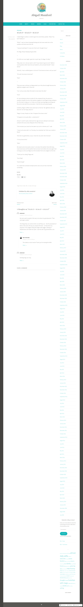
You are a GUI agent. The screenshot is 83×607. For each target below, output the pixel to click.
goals (66, 566)
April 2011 (62, 454)
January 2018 (63, 210)
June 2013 (62, 366)
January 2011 (63, 464)
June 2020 (62, 112)
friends (62, 566)
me (64, 572)
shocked (62, 577)
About (26, 24)
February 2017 (63, 247)
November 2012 (63, 389)
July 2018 (62, 190)
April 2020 (62, 119)
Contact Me (61, 24)
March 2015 (62, 325)
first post (72, 563)
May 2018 (62, 197)
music (63, 574)
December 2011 (63, 427)
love (61, 572)
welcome (72, 583)
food (75, 563)
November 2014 (63, 339)
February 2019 (63, 166)
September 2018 (63, 183)
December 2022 (63, 78)
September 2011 (63, 437)
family (69, 564)
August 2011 (62, 440)
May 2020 (62, 115)
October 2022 (63, 81)
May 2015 (62, 318)
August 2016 (62, 268)
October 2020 (63, 98)
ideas (63, 570)
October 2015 (63, 301)
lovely (63, 572)
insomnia (65, 570)
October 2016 (63, 261)
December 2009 (63, 508)
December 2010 (63, 467)
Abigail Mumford (41, 15)
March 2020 (62, 122)
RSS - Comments (63, 544)
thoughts (62, 580)
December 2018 (63, 173)
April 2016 (62, 281)
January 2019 (63, 169)
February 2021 (63, 85)
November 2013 (63, 349)
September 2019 (63, 142)
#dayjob (64, 553)
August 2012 (62, 400)
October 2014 (63, 342)
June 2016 (62, 274)
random (68, 576)
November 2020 (63, 95)
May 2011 (62, 450)
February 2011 (63, 460)
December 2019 (63, 132)
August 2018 (62, 186)
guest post (63, 568)
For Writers (52, 24)
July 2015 (62, 312)
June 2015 (62, 315)
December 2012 (63, 386)
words (64, 586)
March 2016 (62, 285)
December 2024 (63, 65)
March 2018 (62, 203)
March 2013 (62, 376)
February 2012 (63, 420)
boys (65, 561)
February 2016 (63, 288)
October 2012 (63, 393)
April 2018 (62, 200)
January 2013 (63, 383)
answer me (69, 556)
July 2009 (62, 515)
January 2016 (63, 291)
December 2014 (63, 335)
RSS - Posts (62, 541)
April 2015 (62, 322)
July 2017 (62, 230)
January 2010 (63, 505)
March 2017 (62, 244)
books (70, 559)
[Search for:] (68, 31)
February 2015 (63, 329)
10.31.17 (54, 203)
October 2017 (63, 220)
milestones (66, 572)
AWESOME (62, 559)
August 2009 (62, 511)
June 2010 (62, 488)
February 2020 (63, 126)
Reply (21, 232)
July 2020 (62, 109)
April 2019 (62, 159)
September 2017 (63, 224)
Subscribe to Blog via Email (68, 520)
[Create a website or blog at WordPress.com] (41, 604)
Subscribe (63, 533)
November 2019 (63, 136)
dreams (72, 561)
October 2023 (63, 68)
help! (68, 569)
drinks (61, 563)
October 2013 (63, 352)
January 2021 (63, 88)
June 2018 (62, 193)
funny (65, 566)
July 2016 (62, 271)
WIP (74, 583)
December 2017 (63, 214)
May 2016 (62, 278)
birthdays (67, 558)
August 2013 (62, 359)
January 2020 (63, 129)
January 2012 (63, 423)
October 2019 (63, 139)
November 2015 (63, 298)
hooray (72, 568)
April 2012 (62, 413)
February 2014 (63, 345)
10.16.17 (20, 203)
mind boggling (71, 572)
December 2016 (63, 254)
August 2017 (62, 227)
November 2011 (63, 430)
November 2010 (63, 471)
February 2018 (63, 207)
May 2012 (62, 410)
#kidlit (66, 553)
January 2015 (63, 332)
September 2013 (63, 356)
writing (62, 588)
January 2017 (63, 251)
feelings (19, 30)
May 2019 (62, 156)
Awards (39, 24)
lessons (68, 570)
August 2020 (62, 105)
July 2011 (62, 444)
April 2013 (62, 373)
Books (32, 24)
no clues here (67, 574)
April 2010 (62, 494)
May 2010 (62, 491)
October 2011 (63, 433)
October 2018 (63, 180)
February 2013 (63, 379)
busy (67, 561)
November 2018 (63, 176)
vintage (69, 583)
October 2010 (63, 474)
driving (63, 563)
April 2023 (62, 71)
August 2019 (62, 146)
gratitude (69, 566)
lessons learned (72, 570)
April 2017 (62, 241)
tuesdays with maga (32, 185)
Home (20, 24)
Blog (45, 24)
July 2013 (62, 362)
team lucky (70, 577)
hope (61, 570)
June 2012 (62, 406)
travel (66, 580)
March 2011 (62, 457)
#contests (61, 553)
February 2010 (63, 501)
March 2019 (62, 163)
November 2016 (63, 257)
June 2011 (62, 447)
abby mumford (12, 39)
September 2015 (63, 305)
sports (67, 577)
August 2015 (62, 308)
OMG (72, 574)
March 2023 (62, 75)
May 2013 (62, 369)
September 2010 (63, 477)
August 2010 (62, 481)
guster (66, 568)
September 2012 (63, 396)
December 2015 (63, 295)
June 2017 (62, 234)
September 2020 (63, 102)
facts (65, 563)
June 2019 (62, 153)
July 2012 (62, 403)
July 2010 (62, 484)
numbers (70, 574)
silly (65, 577)
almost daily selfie (23, 185)
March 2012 (62, 417)
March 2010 (62, 498)
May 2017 (62, 237)
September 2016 (63, 264)
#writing (68, 553)
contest (69, 561)
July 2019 (62, 149)
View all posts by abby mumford (25, 193)
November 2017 (63, 217)
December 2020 (63, 92)
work (68, 586)
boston (62, 561)
